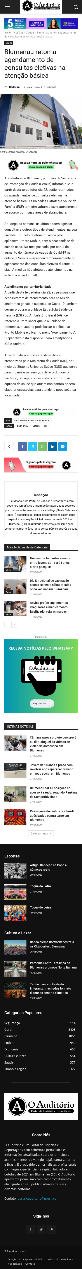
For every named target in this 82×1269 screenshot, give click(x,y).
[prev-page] (7, 624)
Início (7, 32)
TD (45, 425)
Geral (8, 569)
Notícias (18, 32)
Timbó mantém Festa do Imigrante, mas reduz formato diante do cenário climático (50, 989)
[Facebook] (22, 446)
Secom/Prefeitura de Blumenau (32, 420)
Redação (14, 86)
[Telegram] (62, 446)
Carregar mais (39, 833)
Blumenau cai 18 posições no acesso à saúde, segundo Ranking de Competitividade (53, 792)
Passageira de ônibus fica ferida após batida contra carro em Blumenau (52, 815)
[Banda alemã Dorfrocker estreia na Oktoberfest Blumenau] (15, 947)
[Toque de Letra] (15, 892)
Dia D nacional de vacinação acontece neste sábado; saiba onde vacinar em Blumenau (50, 585)
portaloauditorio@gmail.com (38, 1198)
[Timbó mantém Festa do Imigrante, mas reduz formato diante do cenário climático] (15, 990)
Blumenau (22, 425)
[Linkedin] (52, 446)
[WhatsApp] (42, 446)
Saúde (30, 32)
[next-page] (14, 624)
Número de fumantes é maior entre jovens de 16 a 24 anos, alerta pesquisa (50, 563)
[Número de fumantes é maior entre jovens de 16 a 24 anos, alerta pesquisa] (15, 564)
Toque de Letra (40, 886)
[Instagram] (41, 1229)
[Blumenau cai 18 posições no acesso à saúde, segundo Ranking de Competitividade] (15, 793)
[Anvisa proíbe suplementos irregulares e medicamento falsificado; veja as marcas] (15, 608)
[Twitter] (32, 446)
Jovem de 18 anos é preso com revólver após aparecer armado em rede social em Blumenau (51, 769)
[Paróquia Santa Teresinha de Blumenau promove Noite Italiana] (15, 968)
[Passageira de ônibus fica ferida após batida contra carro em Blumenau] (15, 817)
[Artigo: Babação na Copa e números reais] (15, 870)
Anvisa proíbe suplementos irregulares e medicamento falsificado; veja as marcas (49, 607)
